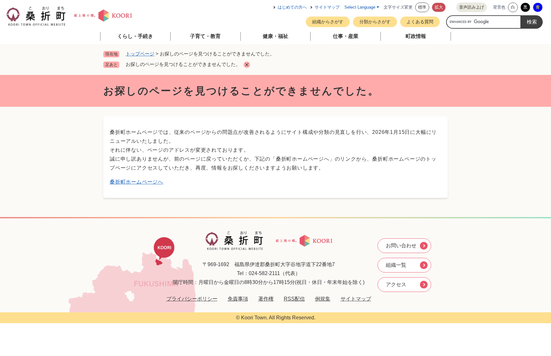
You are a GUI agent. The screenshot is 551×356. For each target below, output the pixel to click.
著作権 (266, 299)
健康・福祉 (275, 36)
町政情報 (416, 36)
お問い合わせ (401, 245)
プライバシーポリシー (191, 299)
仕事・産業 (345, 36)
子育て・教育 (205, 36)
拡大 (439, 7)
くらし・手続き (135, 36)
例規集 (322, 299)
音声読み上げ (471, 7)
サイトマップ (327, 7)
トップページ (140, 53)
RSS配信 (294, 299)
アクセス (396, 284)
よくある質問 (420, 21)
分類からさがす (375, 21)
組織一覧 (396, 265)
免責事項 (238, 299)
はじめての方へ (292, 7)
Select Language (359, 7)
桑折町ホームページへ (136, 182)
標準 (422, 7)
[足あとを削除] (247, 65)
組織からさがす (327, 21)
